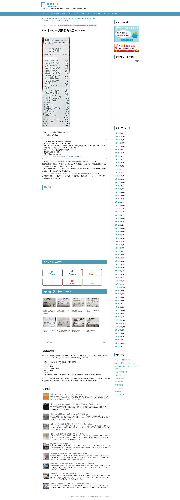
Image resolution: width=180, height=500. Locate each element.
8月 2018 (118, 333)
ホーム (45, 14)
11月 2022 (118, 172)
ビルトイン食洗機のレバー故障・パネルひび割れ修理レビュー (70, 414)
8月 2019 (118, 294)
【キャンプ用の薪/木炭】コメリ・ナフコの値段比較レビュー (69, 483)
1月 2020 (118, 277)
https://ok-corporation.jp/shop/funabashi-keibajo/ (67, 156)
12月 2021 (118, 208)
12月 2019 (118, 281)
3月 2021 (118, 231)
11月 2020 (118, 245)
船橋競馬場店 (92, 25)
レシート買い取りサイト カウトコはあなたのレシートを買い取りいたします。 (70, 18)
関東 (63, 14)
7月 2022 (118, 185)
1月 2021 (118, 238)
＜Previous (49, 342)
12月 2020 (118, 241)
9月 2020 (118, 251)
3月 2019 (118, 310)
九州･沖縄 (97, 14)
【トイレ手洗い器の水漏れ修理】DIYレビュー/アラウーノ (68, 434)
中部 (70, 14)
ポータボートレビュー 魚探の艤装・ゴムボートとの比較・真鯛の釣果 (72, 463)
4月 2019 (118, 307)
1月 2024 (118, 133)
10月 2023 (118, 143)
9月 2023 (118, 146)
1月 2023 (118, 166)
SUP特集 (118, 391)
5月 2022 (118, 192)
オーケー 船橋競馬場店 (72, 25)
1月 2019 (118, 317)
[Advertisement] (74, 211)
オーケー (63, 25)
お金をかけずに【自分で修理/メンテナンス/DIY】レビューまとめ (71, 424)
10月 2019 (118, 287)
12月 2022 (118, 169)
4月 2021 (118, 228)
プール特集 (119, 388)
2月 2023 (118, 162)
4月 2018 (118, 346)
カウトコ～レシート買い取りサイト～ (55, 173)
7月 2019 (118, 297)
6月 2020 (118, 261)
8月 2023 (118, 149)
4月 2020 (118, 267)
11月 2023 (118, 140)
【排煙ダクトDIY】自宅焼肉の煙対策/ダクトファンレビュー (69, 473)
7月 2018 (118, 336)
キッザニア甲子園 (121, 372)
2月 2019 (118, 313)
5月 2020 (118, 264)
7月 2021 (118, 218)
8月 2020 (118, 254)
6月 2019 (118, 300)
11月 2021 (118, 212)
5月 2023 (118, 156)
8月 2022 (118, 182)
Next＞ (104, 342)
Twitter (52, 274)
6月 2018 (118, 340)
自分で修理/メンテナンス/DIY (125, 363)
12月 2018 (118, 320)
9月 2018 (118, 330)
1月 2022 (118, 205)
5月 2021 (118, 225)
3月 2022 (118, 199)
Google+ (92, 274)
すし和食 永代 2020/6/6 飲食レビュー (62, 444)
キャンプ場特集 (120, 378)
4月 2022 (118, 195)
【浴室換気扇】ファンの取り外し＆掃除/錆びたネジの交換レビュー (71, 454)
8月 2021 (118, 215)
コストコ (118, 375)
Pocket (72, 283)
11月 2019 (118, 284)
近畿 (76, 14)
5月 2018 (118, 343)
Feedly (92, 283)
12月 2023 (118, 136)
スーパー (81, 25)
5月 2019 (118, 304)
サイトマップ (119, 395)
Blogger (107, 496)
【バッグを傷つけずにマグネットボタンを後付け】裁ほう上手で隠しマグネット (75, 404)
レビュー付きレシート (122, 360)
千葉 (86, 25)
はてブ (52, 282)
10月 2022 (118, 176)
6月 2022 (118, 189)
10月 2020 (118, 248)
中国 (83, 14)
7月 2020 (118, 258)
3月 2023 (118, 159)
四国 (89, 14)
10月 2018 (118, 327)
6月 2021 (118, 222)
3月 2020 (118, 271)
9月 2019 (118, 290)
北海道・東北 (55, 14)
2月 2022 (118, 202)
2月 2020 (118, 274)
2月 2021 (118, 235)
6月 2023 (118, 153)
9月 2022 (118, 179)
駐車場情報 (119, 385)
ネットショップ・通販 (110, 14)
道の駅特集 (119, 382)
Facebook (72, 274)
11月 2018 (118, 323)
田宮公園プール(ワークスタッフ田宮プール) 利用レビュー (68, 394)
